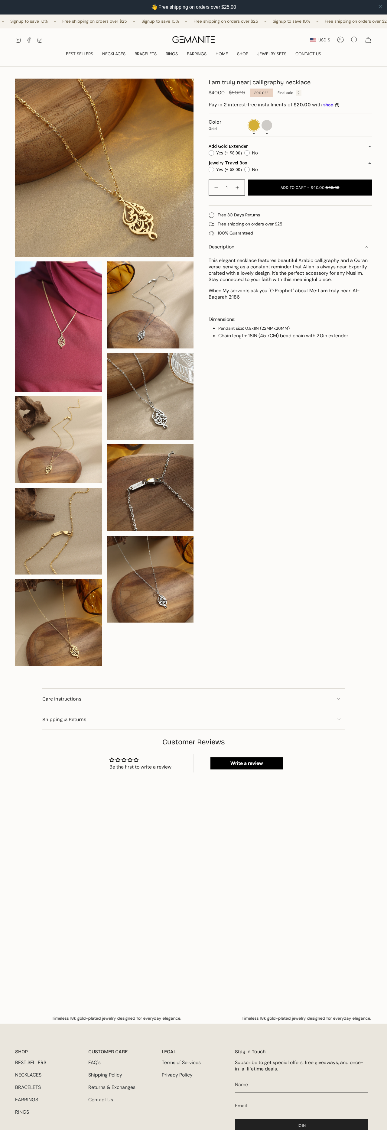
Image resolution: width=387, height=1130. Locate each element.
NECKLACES (28, 1075)
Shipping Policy (105, 1075)
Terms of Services (181, 1062)
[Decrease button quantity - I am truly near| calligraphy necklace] (216, 188)
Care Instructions (61, 699)
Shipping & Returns (64, 719)
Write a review (246, 763)
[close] (380, 6)
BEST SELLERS (30, 1062)
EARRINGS (26, 1099)
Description (221, 247)
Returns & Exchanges (111, 1087)
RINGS (22, 1112)
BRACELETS (28, 1087)
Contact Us (100, 1099)
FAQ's (94, 1062)
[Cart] (368, 40)
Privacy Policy (177, 1075)
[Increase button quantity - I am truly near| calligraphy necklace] (237, 188)
